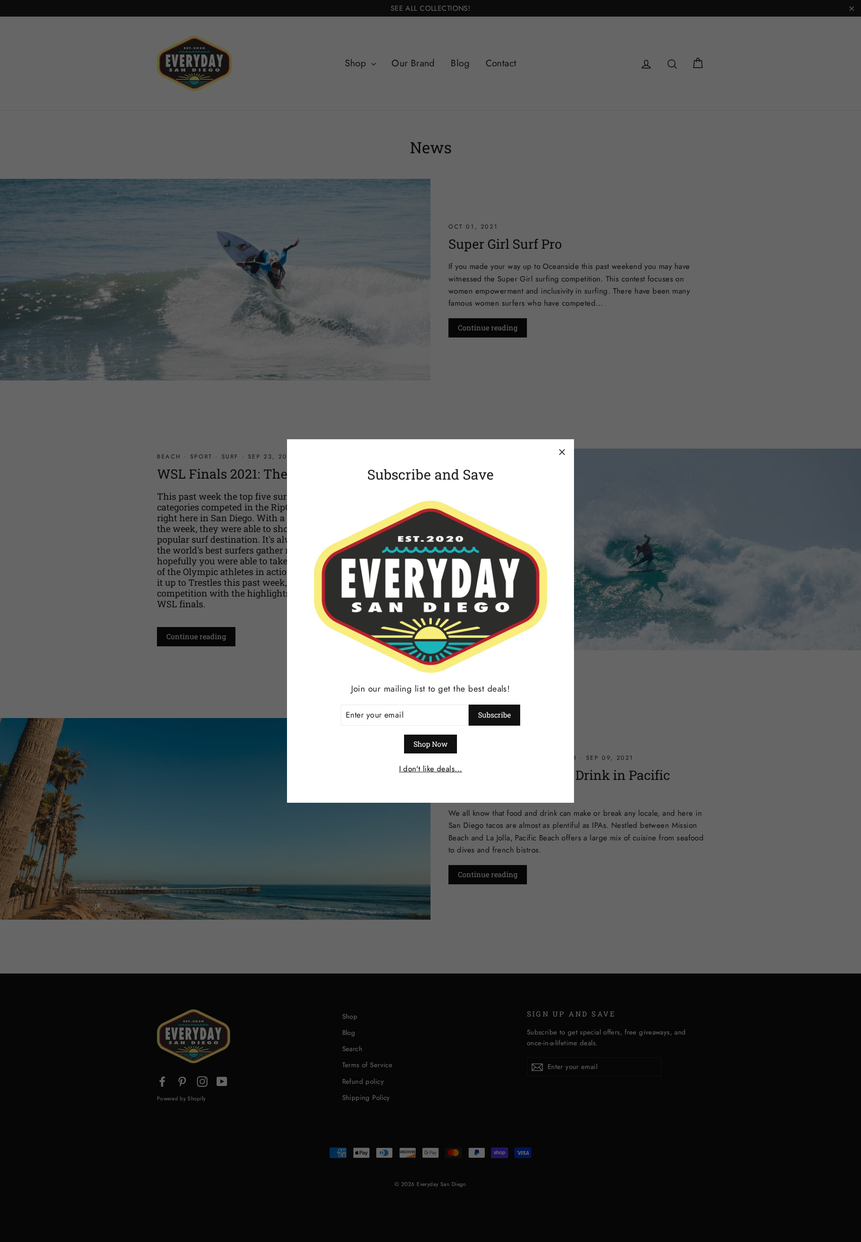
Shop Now (430, 744)
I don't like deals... (430, 768)
